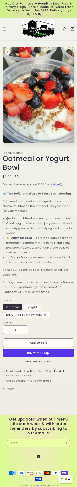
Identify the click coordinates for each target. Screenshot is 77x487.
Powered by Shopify (49, 485)
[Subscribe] (66, 443)
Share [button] (11, 389)
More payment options (38, 361)
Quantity (8, 322)
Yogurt (32, 307)
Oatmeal (12, 307)
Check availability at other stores (28, 381)
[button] (4, 29)
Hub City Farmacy (33, 485)
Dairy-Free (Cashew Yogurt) (26, 315)
